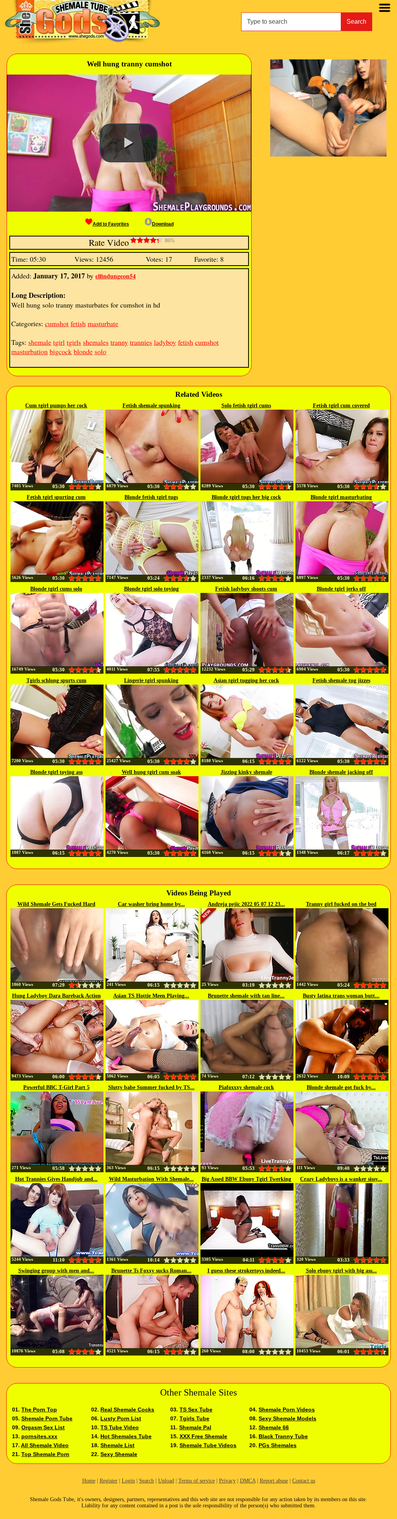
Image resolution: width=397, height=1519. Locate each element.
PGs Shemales (278, 1445)
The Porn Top (39, 1409)
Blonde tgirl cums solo (56, 589)
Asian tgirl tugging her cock (246, 680)
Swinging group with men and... (56, 1271)
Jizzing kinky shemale (246, 772)
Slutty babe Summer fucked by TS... (151, 1087)
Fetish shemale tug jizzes (341, 680)
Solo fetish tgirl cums (246, 405)
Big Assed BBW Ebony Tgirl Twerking (246, 1179)
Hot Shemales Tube (126, 1436)
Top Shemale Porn (45, 1454)
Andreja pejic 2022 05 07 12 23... (246, 904)
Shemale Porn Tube (46, 1418)
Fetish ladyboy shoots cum (246, 589)
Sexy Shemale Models (287, 1418)
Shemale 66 (274, 1427)
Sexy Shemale (118, 1454)
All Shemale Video (45, 1445)
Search (356, 21)
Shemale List (117, 1445)
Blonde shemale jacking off (341, 772)
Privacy (227, 1481)
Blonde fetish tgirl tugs (151, 497)
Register (108, 1481)
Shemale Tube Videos (208, 1445)
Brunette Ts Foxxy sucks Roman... (151, 1271)
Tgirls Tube (194, 1418)
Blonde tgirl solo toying (151, 589)
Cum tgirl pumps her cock (56, 405)
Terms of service (196, 1481)
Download (163, 224)
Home (88, 1481)
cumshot (57, 323)
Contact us (303, 1481)
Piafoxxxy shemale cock (246, 1087)
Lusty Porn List (120, 1418)
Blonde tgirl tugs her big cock (246, 497)
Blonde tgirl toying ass (56, 772)
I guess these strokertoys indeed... (246, 1271)
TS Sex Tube (196, 1409)
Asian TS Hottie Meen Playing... (151, 996)
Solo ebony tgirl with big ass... (341, 1271)
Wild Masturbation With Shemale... (151, 1179)
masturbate (103, 323)
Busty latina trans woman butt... (341, 996)
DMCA (247, 1481)
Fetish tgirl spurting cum (56, 497)
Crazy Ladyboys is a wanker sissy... (341, 1179)
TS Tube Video (119, 1427)
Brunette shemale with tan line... (246, 996)
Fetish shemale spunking (151, 405)
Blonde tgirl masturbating (341, 497)
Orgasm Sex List (43, 1427)
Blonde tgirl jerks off (341, 589)
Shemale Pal (195, 1427)
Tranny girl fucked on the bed (341, 904)
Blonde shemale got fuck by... (341, 1087)
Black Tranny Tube (283, 1436)
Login (128, 1481)
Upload (166, 1481)
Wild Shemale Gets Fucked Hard (56, 904)
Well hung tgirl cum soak (151, 772)
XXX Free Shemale (203, 1436)
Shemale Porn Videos (287, 1409)
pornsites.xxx (39, 1436)
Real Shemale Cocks (127, 1409)
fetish (78, 323)
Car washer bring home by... (151, 904)
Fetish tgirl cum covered (341, 405)
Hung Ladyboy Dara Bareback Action (56, 996)
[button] (129, 142)
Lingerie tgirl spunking (151, 680)
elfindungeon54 (115, 275)
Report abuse (274, 1481)
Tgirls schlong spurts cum (56, 680)
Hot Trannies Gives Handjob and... (56, 1179)
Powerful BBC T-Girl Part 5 (56, 1087)
